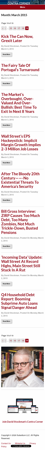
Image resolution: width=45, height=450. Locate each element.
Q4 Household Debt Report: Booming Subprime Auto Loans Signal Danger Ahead (19, 301)
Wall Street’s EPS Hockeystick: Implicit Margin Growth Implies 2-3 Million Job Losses (21, 142)
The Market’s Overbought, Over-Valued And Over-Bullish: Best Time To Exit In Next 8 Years (19, 103)
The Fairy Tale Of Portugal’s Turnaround (20, 67)
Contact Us (6, 443)
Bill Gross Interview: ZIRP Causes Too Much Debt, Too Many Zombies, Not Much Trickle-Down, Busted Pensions (20, 222)
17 (19, 28)
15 (11, 28)
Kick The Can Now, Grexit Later (17, 38)
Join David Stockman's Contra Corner (22, 421)
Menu (22, 7)
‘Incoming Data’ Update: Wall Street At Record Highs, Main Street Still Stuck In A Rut (21, 263)
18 (23, 28)
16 (15, 28)
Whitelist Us (20, 443)
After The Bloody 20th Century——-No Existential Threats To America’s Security (20, 180)
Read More (6, 54)
